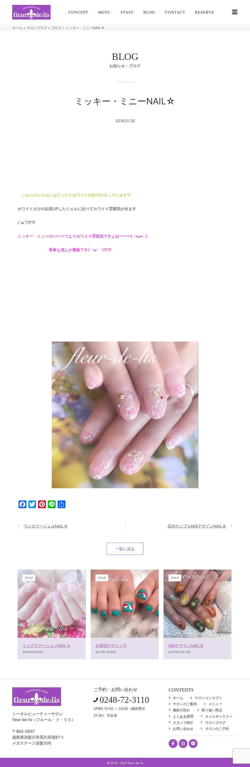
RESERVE (204, 12)
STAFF (127, 12)
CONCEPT (78, 12)
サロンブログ (37, 28)
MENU (104, 12)
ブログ (56, 28)
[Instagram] (183, 743)
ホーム (17, 28)
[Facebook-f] (173, 743)
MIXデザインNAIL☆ (186, 645)
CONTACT (175, 12)
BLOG (149, 12)
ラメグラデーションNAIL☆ (46, 645)
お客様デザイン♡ (111, 645)
